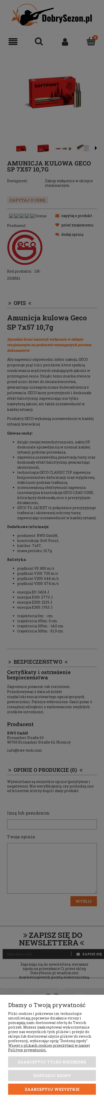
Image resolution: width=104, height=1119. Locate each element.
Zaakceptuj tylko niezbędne (52, 1061)
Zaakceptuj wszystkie (52, 1089)
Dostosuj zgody (52, 1075)
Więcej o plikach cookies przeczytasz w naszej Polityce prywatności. (49, 1047)
